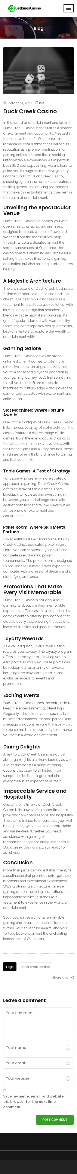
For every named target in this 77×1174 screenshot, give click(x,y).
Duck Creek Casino (35, 966)
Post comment (54, 1120)
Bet (41, 103)
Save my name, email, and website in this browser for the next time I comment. (35, 1101)
